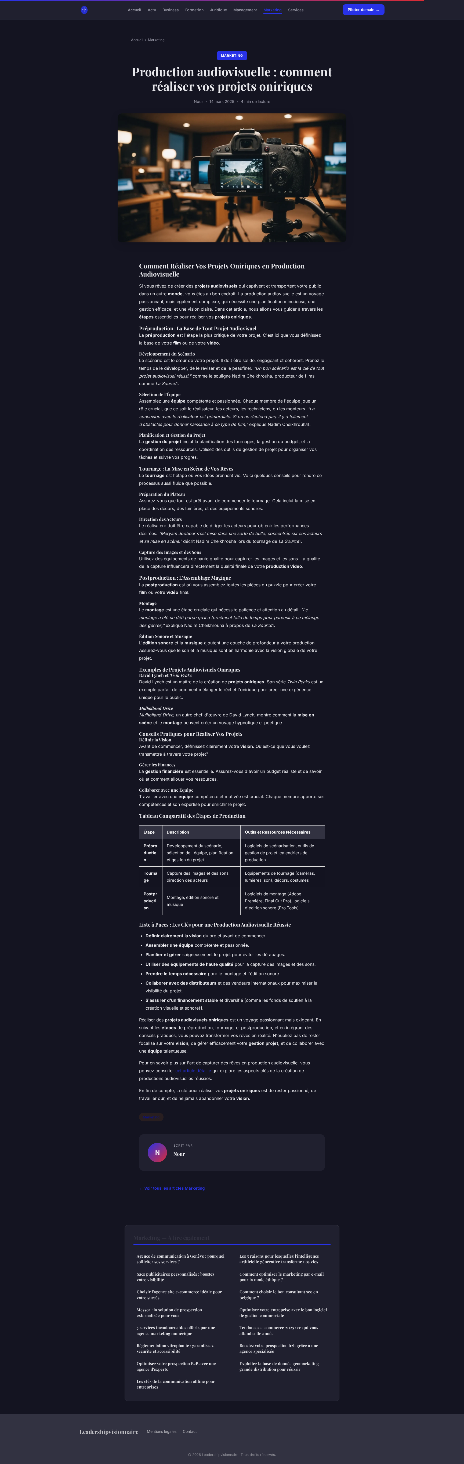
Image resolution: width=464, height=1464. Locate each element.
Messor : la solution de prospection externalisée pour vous (169, 1312)
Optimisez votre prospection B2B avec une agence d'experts (176, 1366)
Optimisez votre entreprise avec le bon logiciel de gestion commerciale (283, 1312)
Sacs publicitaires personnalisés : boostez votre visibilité (175, 1276)
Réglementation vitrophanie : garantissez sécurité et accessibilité (175, 1348)
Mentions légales (161, 1431)
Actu (152, 9)
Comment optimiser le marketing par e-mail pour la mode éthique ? (282, 1276)
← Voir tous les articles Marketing (172, 1188)
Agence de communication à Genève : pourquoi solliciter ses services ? (180, 1258)
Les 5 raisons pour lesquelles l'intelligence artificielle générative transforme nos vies (279, 1258)
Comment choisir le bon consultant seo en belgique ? (279, 1294)
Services (296, 9)
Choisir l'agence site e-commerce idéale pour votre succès (179, 1294)
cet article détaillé (193, 1070)
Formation (194, 9)
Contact (190, 1431)
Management (245, 9)
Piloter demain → (363, 9)
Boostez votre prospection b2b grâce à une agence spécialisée (279, 1348)
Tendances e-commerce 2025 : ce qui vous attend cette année (279, 1330)
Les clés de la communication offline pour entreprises (176, 1384)
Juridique (218, 9)
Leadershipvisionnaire (108, 1431)
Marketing (272, 9)
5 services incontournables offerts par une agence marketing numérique (176, 1330)
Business (170, 9)
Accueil (134, 9)
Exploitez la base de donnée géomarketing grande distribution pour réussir (279, 1366)
